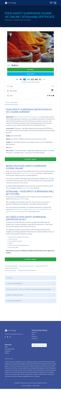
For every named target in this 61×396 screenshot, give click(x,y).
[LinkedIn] (10, 337)
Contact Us (35, 338)
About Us (34, 332)
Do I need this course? (26, 266)
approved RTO (21, 199)
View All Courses (9, 358)
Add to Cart (30, 74)
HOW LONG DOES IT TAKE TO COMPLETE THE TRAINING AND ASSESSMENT (29, 289)
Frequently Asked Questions (27, 270)
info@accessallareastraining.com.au (14, 334)
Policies (7, 353)
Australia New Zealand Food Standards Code (28, 117)
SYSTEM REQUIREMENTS (14, 301)
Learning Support (9, 349)
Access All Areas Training (27, 173)
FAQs (33, 334)
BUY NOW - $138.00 (30, 159)
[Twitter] (7, 337)
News (6, 347)
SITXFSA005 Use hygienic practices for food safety (28, 209)
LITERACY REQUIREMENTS (14, 283)
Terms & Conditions (26, 385)
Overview (9, 278)
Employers (8, 351)
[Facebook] (5, 337)
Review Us (34, 336)
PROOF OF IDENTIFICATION (15, 295)
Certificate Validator (39, 345)
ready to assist (26, 188)
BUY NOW (30, 69)
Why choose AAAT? (42, 266)
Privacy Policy (36, 385)
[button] (55, 3)
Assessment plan (10, 270)
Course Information (11, 102)
